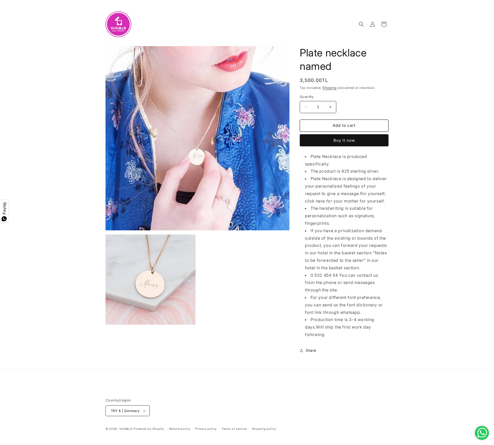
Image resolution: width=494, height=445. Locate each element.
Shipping (329, 88)
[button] (361, 24)
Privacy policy (206, 429)
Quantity (307, 97)
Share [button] (311, 350)
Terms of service (234, 429)
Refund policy (179, 429)
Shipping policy (264, 429)
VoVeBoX (126, 429)
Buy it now (344, 140)
